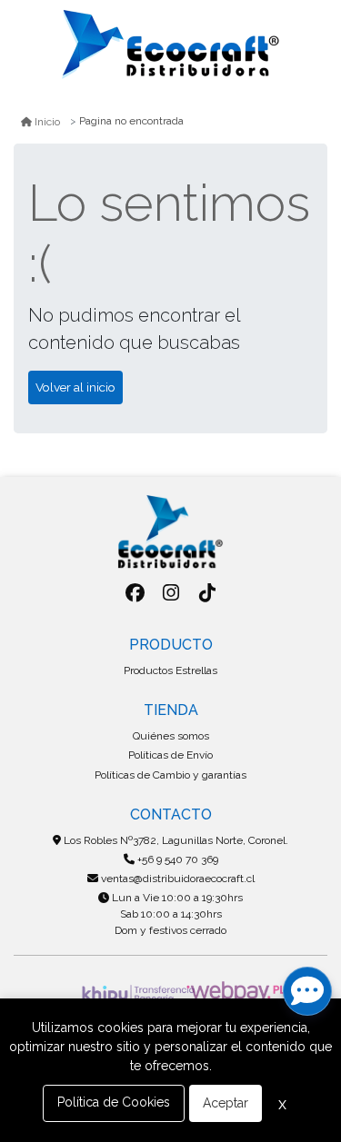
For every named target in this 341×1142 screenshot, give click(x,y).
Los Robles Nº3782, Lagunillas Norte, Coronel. (174, 840)
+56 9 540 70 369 (176, 859)
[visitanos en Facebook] (135, 592)
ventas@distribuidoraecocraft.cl (176, 878)
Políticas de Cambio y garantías (170, 775)
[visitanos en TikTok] (207, 592)
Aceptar (225, 1103)
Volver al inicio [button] (75, 387)
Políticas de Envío (170, 755)
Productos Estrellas (170, 670)
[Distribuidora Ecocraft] (171, 44)
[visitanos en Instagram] (171, 592)
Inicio (47, 121)
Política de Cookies (113, 1102)
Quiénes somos (171, 736)
